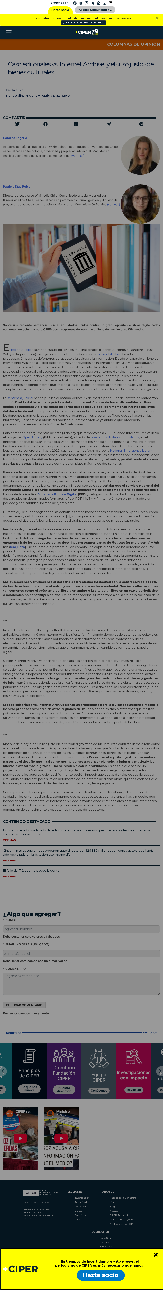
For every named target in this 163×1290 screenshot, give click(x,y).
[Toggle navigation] (8, 32)
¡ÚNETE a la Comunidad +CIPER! (83, 22)
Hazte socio (101, 1275)
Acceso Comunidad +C (95, 10)
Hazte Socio (60, 10)
